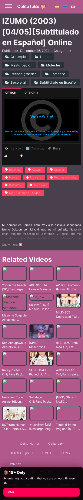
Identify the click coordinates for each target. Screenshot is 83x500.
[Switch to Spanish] (57, 6)
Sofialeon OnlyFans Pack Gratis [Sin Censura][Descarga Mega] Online (41, 399)
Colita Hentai (29, 443)
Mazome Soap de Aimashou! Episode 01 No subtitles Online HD (14, 317)
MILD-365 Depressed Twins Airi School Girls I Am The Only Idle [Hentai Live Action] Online (68, 314)
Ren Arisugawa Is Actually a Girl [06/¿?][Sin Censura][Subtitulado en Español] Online (14, 345)
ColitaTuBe (28, 6)
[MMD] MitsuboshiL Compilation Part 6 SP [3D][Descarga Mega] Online (41, 345)
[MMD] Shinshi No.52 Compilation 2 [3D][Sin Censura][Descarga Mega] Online (68, 399)
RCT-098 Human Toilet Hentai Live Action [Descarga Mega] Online (14, 427)
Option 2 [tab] (31, 92)
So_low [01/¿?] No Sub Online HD (39, 307)
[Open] (8, 6)
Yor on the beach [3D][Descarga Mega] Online (14, 287)
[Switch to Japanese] (73, 6)
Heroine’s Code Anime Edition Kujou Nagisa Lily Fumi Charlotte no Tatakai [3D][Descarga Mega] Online (14, 399)
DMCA (47, 453)
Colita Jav (55, 443)
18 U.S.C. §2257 (21, 453)
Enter (10, 492)
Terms (65, 453)
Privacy (15, 463)
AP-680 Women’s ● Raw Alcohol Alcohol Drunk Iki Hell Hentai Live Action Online (68, 287)
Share (53, 148)
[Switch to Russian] (65, 6)
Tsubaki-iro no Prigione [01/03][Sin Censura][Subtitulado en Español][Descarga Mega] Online (68, 427)
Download (35, 148)
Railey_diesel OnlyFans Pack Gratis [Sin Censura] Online (13, 372)
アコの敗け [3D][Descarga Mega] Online (41, 427)
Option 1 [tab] (12, 92)
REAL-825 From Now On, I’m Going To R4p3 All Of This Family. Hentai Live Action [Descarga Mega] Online (68, 345)
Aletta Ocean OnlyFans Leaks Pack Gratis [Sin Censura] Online (67, 372)
